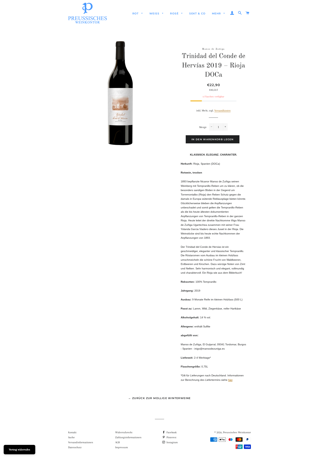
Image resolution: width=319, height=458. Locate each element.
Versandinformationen (80, 442)
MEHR (217, 13)
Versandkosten (222, 110)
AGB (117, 442)
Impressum (121, 447)
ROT (136, 13)
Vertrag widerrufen (19, 449)
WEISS (154, 13)
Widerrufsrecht (123, 432)
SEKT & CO (197, 13)
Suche (71, 437)
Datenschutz (75, 447)
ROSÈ (174, 13)
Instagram (172, 442)
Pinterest (171, 437)
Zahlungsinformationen (128, 437)
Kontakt (72, 432)
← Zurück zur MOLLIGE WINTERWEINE (159, 398)
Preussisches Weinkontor (237, 432)
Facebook (171, 432)
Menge (203, 127)
